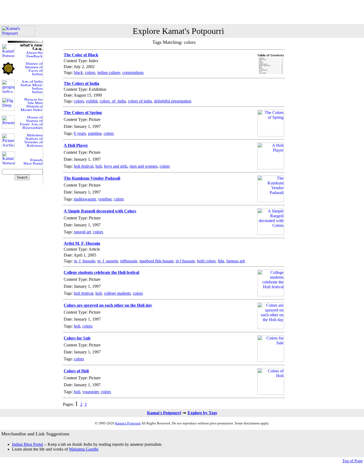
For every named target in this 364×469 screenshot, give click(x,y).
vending (105, 199)
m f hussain (185, 261)
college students (117, 293)
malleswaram (85, 199)
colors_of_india (113, 101)
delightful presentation (172, 101)
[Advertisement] (182, 12)
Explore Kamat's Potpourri (178, 31)
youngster (90, 391)
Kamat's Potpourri (164, 413)
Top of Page (352, 461)
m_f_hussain (84, 261)
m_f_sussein (107, 261)
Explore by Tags (202, 413)
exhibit (92, 101)
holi (98, 166)
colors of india (140, 101)
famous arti (235, 261)
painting (95, 133)
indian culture (108, 72)
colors (90, 72)
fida (221, 261)
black (78, 72)
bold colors (206, 261)
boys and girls (115, 166)
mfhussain (128, 261)
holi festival (83, 166)
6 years (80, 133)
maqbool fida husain (156, 261)
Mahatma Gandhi (83, 449)
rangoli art (82, 232)
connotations (133, 72)
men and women (143, 166)
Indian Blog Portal (27, 444)
